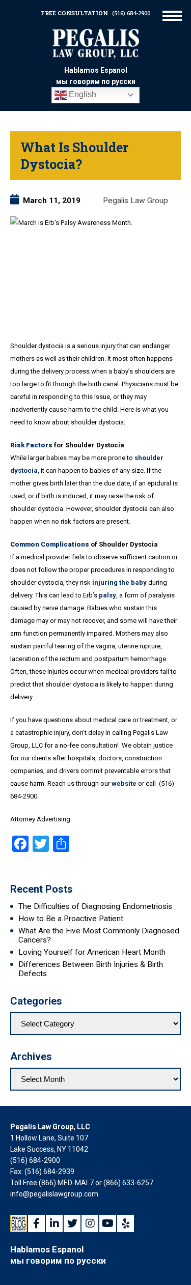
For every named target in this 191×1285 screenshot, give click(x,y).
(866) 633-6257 (128, 1183)
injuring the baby (119, 582)
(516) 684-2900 (131, 13)
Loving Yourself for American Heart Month (92, 952)
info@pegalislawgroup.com (54, 1194)
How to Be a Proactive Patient (70, 918)
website (124, 783)
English (81, 94)
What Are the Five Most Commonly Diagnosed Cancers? (98, 935)
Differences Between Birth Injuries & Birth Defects (90, 969)
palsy (107, 595)
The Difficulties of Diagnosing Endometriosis (95, 906)
